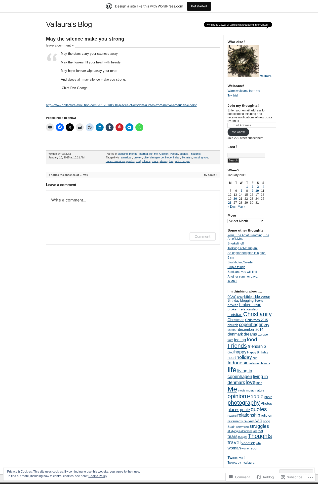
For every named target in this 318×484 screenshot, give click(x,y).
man (259, 383)
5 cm (231, 257)
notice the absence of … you (69, 174)
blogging (123, 153)
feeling (240, 340)
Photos (266, 403)
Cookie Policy (97, 476)
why (258, 443)
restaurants (235, 421)
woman (234, 447)
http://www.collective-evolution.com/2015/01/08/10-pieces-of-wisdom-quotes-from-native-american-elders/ (121, 105)
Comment (202, 236)
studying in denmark (240, 431)
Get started (199, 6)
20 (235, 198)
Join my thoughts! (243, 105)
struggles (259, 426)
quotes (184, 153)
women (245, 448)
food (252, 339)
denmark (235, 334)
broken (138, 157)
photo (268, 397)
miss (189, 157)
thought (242, 437)
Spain (232, 427)
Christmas (236, 320)
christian (235, 314)
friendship (257, 346)
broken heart (250, 304)
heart (232, 358)
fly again (209, 174)
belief (240, 296)
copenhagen (251, 324)
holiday (244, 357)
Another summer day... (243, 276)
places (233, 409)
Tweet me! (236, 458)
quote (245, 409)
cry (266, 325)
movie (241, 390)
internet (143, 153)
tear (171, 161)
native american (115, 161)
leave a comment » (60, 45)
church (233, 325)
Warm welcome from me (244, 91)
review (248, 421)
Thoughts (195, 153)
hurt (255, 357)
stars (155, 161)
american (126, 157)
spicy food (242, 426)
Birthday (233, 300)
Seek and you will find (242, 272)
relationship (248, 415)
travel (234, 442)
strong (163, 161)
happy (240, 351)
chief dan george (154, 157)
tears (233, 436)
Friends (237, 345)
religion (266, 415)
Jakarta (265, 363)
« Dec (232, 206)
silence (146, 161)
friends (133, 153)
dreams (250, 334)
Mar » (241, 206)
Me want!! (238, 132)
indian (176, 157)
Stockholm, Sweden (241, 262)
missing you (201, 157)
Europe (263, 334)
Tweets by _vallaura (241, 462)
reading (232, 415)
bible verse (261, 296)
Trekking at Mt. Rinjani (243, 248)
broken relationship (243, 309)
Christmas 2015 (256, 320)
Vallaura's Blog (69, 24)
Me (156, 153)
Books (258, 300)
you (254, 448)
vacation (248, 443)
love (251, 382)
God (231, 352)
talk (255, 431)
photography (244, 403)
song (266, 421)
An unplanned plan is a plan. (247, 253)
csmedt (232, 330)
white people (182, 161)
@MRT (232, 281)
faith (230, 340)
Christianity (257, 314)
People (174, 153)
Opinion (163, 153)
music (250, 390)
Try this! (233, 95)
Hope (168, 157)
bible (248, 296)
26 (230, 202)
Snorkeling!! (236, 243)
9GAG (232, 297)
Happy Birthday (257, 352)
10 (257, 191)
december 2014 (250, 329)
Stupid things (236, 267)
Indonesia (238, 362)
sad (138, 161)
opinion (237, 396)
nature (259, 390)
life (151, 153)
